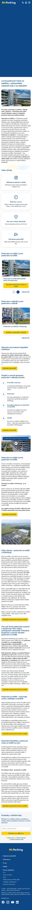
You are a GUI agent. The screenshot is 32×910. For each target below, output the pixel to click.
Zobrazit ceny (16, 42)
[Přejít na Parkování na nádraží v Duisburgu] (16, 316)
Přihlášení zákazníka (22, 37)
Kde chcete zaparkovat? (9, 8)
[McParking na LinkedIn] (17, 902)
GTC (4, 872)
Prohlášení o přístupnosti (9, 882)
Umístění (5, 16)
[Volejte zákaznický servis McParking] (23, 3)
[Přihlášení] (26, 2)
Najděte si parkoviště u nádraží (16, 332)
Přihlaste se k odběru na (16, 833)
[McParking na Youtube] (12, 902)
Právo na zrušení (7, 875)
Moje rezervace (9, 37)
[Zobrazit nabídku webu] (29, 2)
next (18, 292)
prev (14, 292)
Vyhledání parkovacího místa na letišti (16, 285)
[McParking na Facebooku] (3, 902)
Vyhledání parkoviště (9, 368)
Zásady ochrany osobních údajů (11, 879)
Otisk (4, 877)
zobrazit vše (25, 292)
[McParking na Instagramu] (8, 902)
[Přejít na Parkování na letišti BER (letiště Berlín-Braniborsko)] (16, 268)
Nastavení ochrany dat (9, 884)
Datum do (5, 29)
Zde (2, 508)
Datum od (5, 23)
